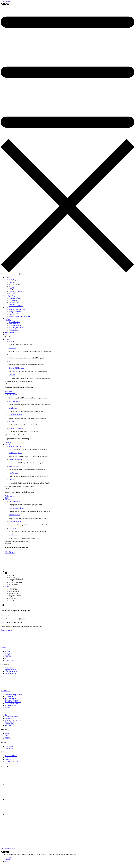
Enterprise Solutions (15, 325)
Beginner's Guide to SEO (17, 309)
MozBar (11, 304)
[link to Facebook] (19, 799)
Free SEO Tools (5, 691)
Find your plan (9, 496)
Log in (7, 334)
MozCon (11, 315)
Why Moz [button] (8, 320)
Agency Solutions (14, 323)
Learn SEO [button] (8, 307)
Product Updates (10, 660)
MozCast (7, 707)
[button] (6, 574)
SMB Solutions (9, 668)
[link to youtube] (19, 845)
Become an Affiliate (11, 756)
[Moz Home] (5, 4)
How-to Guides (9, 722)
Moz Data (12, 293)
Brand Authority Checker (13, 702)
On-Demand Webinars (16, 459)
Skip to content (5, 1)
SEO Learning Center (15, 311)
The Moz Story (13, 329)
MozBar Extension (11, 705)
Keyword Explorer (14, 299)
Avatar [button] (7, 586)
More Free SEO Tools (16, 306)
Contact (7, 738)
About (7, 733)
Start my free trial (6, 630)
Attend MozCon (10, 332)
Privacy (7, 861)
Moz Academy (13, 313)
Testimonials (9, 748)
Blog (6, 318)
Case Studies (9, 746)
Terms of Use (9, 860)
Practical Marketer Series (12, 761)
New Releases (13, 331)
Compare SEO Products (16, 291)
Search (22, 619)
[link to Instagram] (19, 814)
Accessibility (9, 858)
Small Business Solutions (16, 327)
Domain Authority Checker (13, 695)
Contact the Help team (8, 848)
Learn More (8, 551)
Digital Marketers (14, 322)
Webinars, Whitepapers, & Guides (19, 316)
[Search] (19, 570)
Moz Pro (11, 279)
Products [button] (7, 277)
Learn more (8, 391)
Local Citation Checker (12, 703)
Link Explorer (13, 300)
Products (3, 647)
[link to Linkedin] (19, 830)
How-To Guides (14, 466)
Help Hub (8, 718)
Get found (8, 442)
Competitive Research (15, 302)
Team (6, 735)
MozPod (7, 763)
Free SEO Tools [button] (10, 295)
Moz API (11, 288)
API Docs (8, 725)
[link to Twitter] (19, 784)
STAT (10, 286)
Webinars (8, 759)
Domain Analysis (14, 297)
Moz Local (12, 283)
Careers (7, 737)
